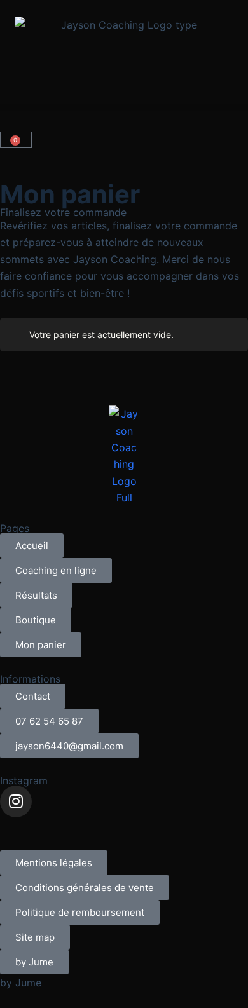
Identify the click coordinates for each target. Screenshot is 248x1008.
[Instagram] (16, 801)
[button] (124, 107)
